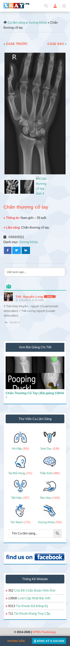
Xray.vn (17, 5)
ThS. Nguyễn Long (29, 296)
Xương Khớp (37, 22)
